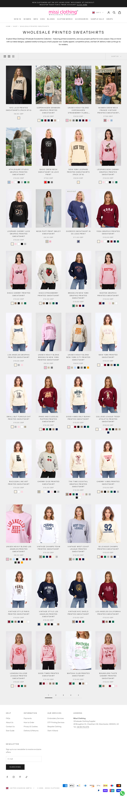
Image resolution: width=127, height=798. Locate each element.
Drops (110, 19)
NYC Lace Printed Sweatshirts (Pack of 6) (19, 109)
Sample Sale (97, 19)
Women (27, 19)
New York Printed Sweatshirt (108, 356)
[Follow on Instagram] (13, 777)
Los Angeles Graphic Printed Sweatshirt (19, 356)
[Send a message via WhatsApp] (122, 793)
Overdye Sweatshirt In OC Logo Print (78, 232)
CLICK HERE (82, 5)
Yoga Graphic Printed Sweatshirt (108, 232)
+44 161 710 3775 (83, 727)
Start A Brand (53, 730)
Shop (15, 26)
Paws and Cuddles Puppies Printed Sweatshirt (48, 419)
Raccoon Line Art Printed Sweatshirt (19, 483)
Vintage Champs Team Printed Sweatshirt (48, 548)
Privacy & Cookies (31, 726)
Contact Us (10, 726)
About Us (9, 722)
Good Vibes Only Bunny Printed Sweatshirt (78, 418)
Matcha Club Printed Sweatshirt (78, 674)
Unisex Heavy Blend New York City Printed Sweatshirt (78, 357)
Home (8, 26)
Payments (28, 718)
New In (17, 19)
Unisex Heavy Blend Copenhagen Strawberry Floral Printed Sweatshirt (78, 110)
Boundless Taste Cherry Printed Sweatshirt (108, 675)
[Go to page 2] (78, 695)
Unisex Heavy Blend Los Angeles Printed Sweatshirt (18, 549)
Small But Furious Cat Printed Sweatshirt (19, 418)
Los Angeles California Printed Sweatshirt (108, 613)
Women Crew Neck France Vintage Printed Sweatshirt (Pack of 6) (108, 110)
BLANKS (51, 19)
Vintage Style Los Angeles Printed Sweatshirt (48, 614)
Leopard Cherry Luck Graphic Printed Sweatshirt (18, 233)
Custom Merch (65, 19)
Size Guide (10, 730)
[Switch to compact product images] (13, 56)
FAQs (8, 718)
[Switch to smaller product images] (9, 56)
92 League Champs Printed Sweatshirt (108, 548)
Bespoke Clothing (54, 726)
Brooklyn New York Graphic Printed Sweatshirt (78, 295)
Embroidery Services (56, 718)
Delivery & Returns (31, 730)
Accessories (81, 19)
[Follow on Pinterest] (20, 777)
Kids (42, 19)
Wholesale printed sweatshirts (34, 26)
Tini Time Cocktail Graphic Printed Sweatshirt (78, 484)
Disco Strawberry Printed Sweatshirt (48, 294)
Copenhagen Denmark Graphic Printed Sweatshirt (48, 110)
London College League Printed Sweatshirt (18, 675)
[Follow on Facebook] (7, 777)
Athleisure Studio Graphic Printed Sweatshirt (19, 171)
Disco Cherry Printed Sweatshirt (18, 294)
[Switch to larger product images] (5, 56)
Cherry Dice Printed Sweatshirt (49, 483)
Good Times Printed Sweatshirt (48, 674)
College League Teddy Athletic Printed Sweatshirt (108, 419)
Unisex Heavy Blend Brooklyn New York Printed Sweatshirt (48, 357)
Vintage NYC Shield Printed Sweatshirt (78, 613)
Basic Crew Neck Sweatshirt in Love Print (48, 171)
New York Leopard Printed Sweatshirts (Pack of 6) (78, 171)
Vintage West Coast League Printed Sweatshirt (78, 549)
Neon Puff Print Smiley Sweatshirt (48, 232)
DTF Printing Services (56, 722)
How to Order (29, 722)
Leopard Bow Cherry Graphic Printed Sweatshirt (108, 171)
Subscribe (15, 767)
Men (36, 19)
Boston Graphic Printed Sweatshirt (108, 294)
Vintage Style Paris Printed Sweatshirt (19, 613)
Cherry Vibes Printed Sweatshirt (108, 483)
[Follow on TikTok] (26, 777)
